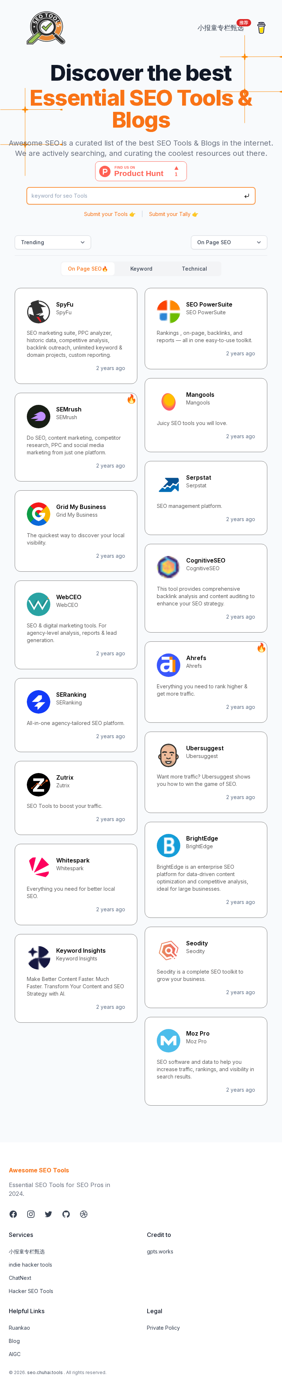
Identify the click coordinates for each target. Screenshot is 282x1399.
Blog (14, 1341)
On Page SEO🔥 (88, 268)
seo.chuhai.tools (45, 1372)
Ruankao (19, 1328)
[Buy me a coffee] (261, 28)
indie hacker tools (30, 1264)
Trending (32, 242)
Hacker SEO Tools (31, 1291)
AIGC (15, 1354)
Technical (194, 268)
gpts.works (160, 1251)
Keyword (141, 268)
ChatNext (20, 1278)
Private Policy (163, 1328)
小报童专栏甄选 (27, 1251)
